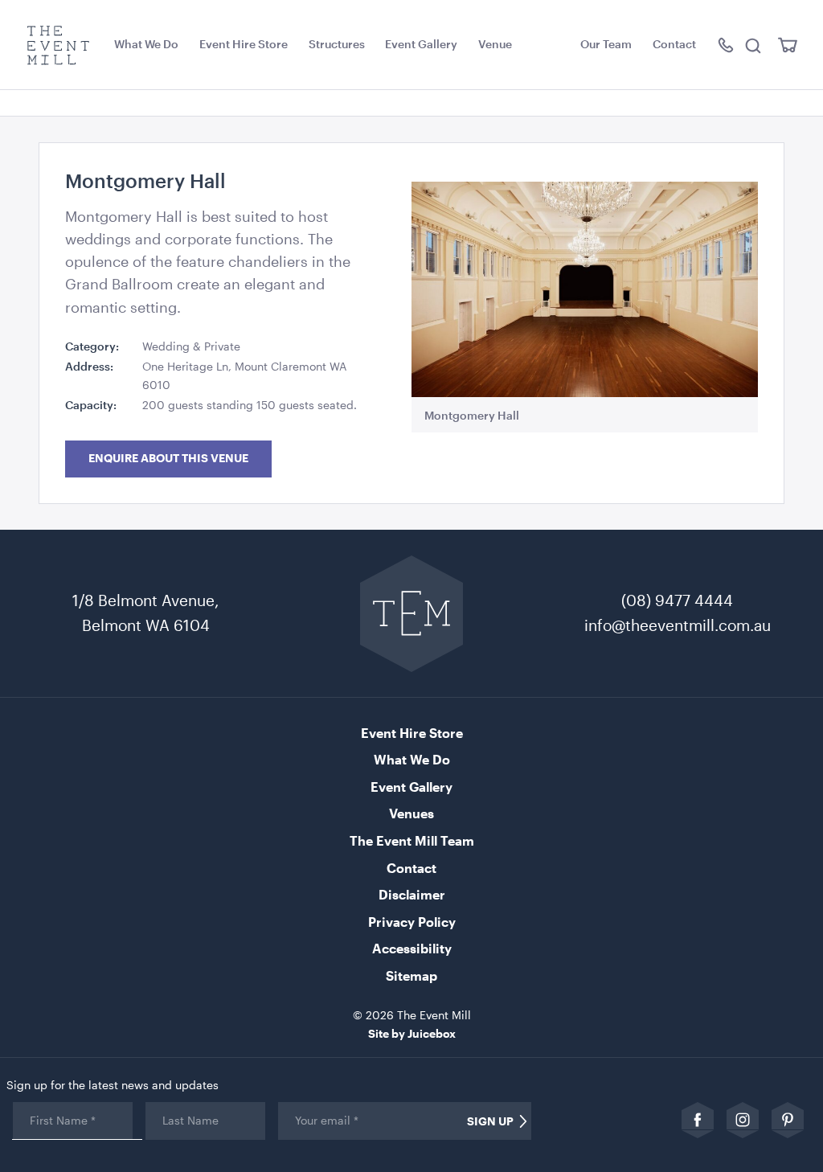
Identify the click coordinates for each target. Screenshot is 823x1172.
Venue (495, 44)
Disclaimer (412, 894)
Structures (337, 44)
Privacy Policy (412, 921)
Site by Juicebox (412, 1033)
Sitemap (411, 975)
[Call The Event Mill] (727, 45)
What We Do (146, 44)
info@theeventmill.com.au (677, 625)
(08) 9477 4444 (677, 600)
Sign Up (490, 1121)
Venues (411, 813)
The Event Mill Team (412, 840)
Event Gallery (421, 44)
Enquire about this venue (168, 458)
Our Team (606, 44)
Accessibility (412, 948)
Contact (674, 44)
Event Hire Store (243, 44)
